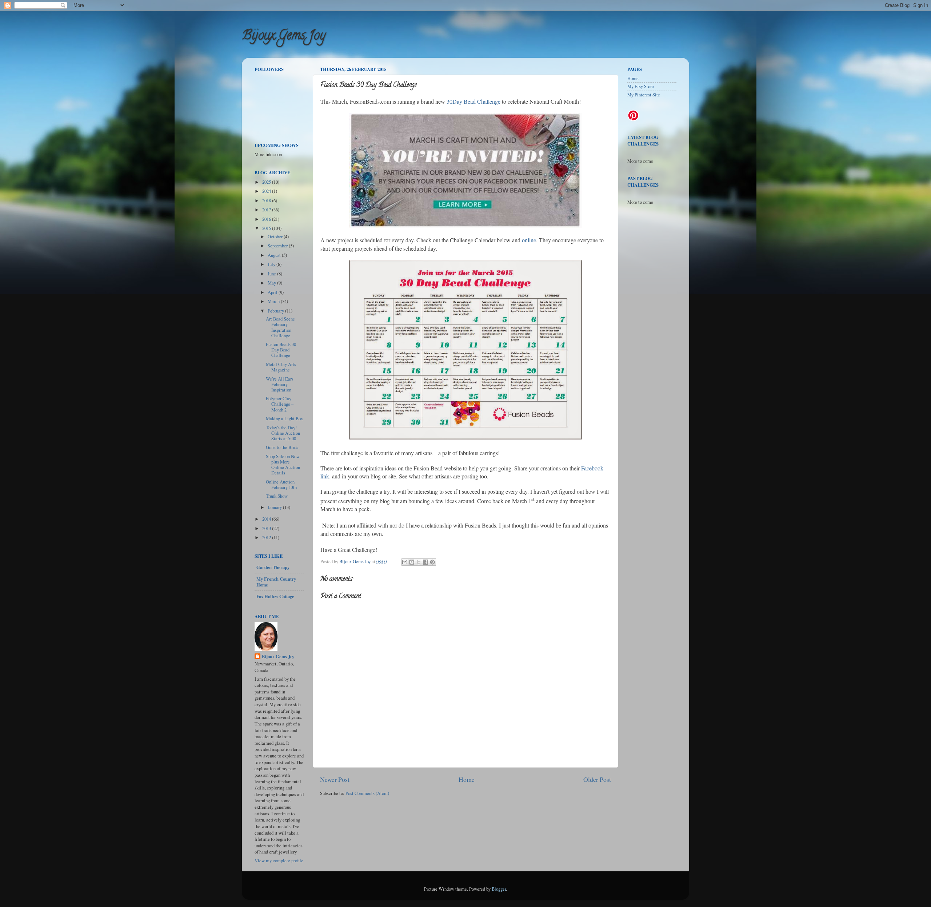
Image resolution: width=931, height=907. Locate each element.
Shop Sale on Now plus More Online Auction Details (283, 464)
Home (467, 779)
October (276, 237)
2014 (267, 519)
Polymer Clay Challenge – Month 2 (279, 404)
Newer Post (334, 779)
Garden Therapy (272, 567)
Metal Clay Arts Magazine (281, 367)
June (272, 274)
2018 (267, 201)
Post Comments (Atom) (367, 793)
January (275, 507)
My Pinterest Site (643, 95)
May (272, 283)
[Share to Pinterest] (432, 562)
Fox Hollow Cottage (275, 596)
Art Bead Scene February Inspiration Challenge (280, 327)
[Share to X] (418, 562)
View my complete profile (279, 861)
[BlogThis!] (411, 562)
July (272, 264)
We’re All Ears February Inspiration (279, 384)
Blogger (499, 889)
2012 (267, 537)
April (273, 292)
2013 (267, 528)
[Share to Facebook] (425, 562)
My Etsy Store (640, 86)
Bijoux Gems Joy (283, 36)
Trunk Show (277, 496)
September (278, 246)
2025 (267, 182)
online (529, 240)
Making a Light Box (284, 418)
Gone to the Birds (282, 447)
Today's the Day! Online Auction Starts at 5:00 (283, 433)
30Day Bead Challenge (473, 101)
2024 (267, 191)
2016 (267, 219)
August (275, 255)
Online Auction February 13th (281, 484)
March (274, 301)
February (276, 311)
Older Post (597, 779)
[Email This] (404, 562)
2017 (267, 210)
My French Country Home (276, 582)
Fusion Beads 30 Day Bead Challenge (281, 349)
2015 (267, 228)
